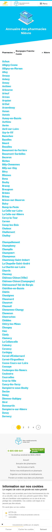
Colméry (6, 345)
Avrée (5, 125)
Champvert (8, 252)
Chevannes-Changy (13, 309)
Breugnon (7, 189)
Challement (8, 231)
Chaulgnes (8, 295)
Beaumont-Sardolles (13, 153)
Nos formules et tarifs (26, 467)
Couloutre (7, 373)
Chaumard (8, 298)
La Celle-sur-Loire (12, 210)
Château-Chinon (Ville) (14, 277)
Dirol (4, 402)
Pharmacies (7, 52)
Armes (6, 96)
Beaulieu (7, 146)
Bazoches (7, 135)
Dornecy (6, 416)
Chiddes (6, 320)
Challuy (6, 235)
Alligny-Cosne (10, 64)
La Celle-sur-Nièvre (13, 214)
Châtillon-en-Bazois (13, 288)
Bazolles (6, 139)
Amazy (6, 75)
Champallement (11, 242)
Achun (5, 61)
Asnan (5, 111)
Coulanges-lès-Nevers (14, 370)
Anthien (6, 86)
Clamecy (7, 338)
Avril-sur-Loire (10, 128)
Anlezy (6, 79)
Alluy (5, 71)
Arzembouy (8, 107)
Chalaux (6, 228)
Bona (5, 178)
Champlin (7, 249)
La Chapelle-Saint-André (16, 263)
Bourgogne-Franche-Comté (25, 52)
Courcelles (8, 377)
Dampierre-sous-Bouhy (15, 387)
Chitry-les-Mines (11, 323)
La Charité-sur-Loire (13, 266)
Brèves (6, 192)
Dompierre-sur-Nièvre (14, 409)
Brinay (5, 196)
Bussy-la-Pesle (10, 207)
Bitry (5, 171)
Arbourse (7, 89)
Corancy (6, 348)
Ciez (4, 330)
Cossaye (6, 366)
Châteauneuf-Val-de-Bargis (17, 284)
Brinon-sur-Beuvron (13, 199)
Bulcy (5, 203)
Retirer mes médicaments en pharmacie (26, 471)
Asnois (6, 114)
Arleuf (5, 93)
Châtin (5, 291)
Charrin (6, 270)
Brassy (6, 185)
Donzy (5, 412)
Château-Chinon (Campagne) (18, 281)
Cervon (6, 221)
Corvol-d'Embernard (13, 355)
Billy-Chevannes (11, 164)
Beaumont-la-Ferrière (14, 150)
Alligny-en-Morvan (12, 68)
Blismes (6, 175)
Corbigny (7, 352)
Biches (6, 160)
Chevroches (8, 316)
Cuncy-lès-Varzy (11, 384)
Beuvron (6, 157)
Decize (6, 391)
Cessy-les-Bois (10, 224)
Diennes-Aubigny (11, 398)
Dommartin (8, 405)
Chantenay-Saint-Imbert (16, 259)
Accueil (26, 460)
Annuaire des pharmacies (26, 463)
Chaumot (7, 302)
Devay (5, 394)
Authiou (6, 121)
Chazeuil (7, 306)
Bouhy (5, 182)
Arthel (5, 103)
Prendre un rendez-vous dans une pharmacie (26, 478)
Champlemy (8, 245)
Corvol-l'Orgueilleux (13, 359)
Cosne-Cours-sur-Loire (15, 362)
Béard (5, 143)
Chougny (7, 327)
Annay (5, 82)
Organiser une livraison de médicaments (26, 474)
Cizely (5, 334)
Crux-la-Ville (9, 380)
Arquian (6, 100)
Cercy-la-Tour (10, 217)
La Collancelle (10, 341)
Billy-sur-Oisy (9, 167)
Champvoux (8, 256)
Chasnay (7, 274)
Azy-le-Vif (7, 132)
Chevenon (7, 313)
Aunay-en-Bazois (11, 118)
